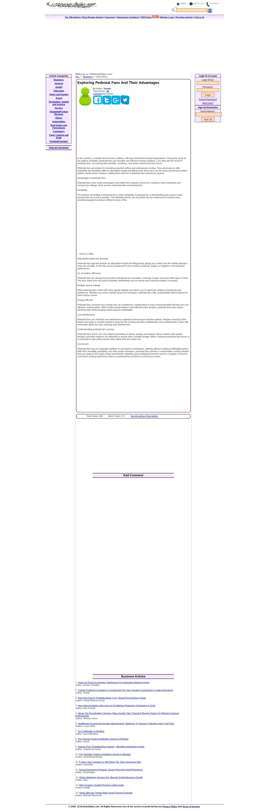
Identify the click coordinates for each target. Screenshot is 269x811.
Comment (98, 94)
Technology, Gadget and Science (59, 103)
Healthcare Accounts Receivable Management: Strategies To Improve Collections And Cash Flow (126, 723)
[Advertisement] (134, 45)
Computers (59, 131)
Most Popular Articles (92, 17)
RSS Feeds (146, 17)
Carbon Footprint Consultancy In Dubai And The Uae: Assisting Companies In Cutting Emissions (125, 690)
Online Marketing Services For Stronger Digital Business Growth (111, 777)
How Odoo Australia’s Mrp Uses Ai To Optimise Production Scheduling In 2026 (116, 705)
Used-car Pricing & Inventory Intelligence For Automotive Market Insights (113, 682)
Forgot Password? (208, 99)
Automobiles (58, 121)
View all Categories (59, 147)
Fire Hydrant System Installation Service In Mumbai (103, 739)
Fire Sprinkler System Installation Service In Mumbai (105, 754)
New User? (208, 103)
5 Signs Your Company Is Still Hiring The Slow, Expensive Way (110, 762)
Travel (59, 98)
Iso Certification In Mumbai (91, 731)
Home (183, 3)
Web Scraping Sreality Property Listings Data (101, 785)
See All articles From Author (144, 416)
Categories (110, 17)
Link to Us (199, 17)
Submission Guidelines (128, 17)
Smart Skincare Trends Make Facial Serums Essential (105, 793)
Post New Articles (184, 17)
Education (59, 91)
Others (58, 118)
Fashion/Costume (59, 141)
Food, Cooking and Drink (58, 136)
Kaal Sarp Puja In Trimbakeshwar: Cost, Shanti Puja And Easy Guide (112, 698)
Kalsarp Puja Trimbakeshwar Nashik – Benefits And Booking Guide (111, 746)
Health (58, 87)
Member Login (167, 17)
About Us (198, 3)
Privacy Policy (169, 806)
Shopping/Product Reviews (59, 113)
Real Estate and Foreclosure (59, 126)
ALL (78, 76)
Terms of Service (191, 806)
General (59, 83)
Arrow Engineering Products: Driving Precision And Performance (111, 769)
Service (59, 108)
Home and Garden (58, 94)
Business (87, 76)
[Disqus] (133, 528)
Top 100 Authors (73, 17)
